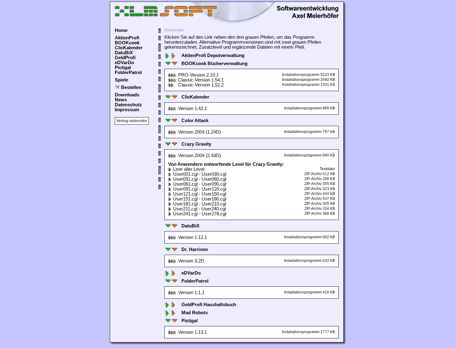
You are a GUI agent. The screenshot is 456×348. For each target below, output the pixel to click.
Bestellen (131, 87)
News (121, 99)
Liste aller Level (188, 169)
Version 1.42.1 (192, 108)
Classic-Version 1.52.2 (201, 84)
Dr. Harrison (194, 249)
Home (121, 30)
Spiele (121, 79)
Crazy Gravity (196, 144)
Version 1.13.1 (192, 332)
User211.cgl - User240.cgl (199, 208)
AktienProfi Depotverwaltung (212, 55)
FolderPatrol (128, 72)
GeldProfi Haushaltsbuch (208, 304)
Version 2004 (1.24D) (199, 132)
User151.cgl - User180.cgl (199, 198)
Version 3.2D (191, 260)
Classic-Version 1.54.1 (201, 79)
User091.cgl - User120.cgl (199, 189)
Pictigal (123, 67)
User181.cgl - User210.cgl (199, 203)
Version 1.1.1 (191, 292)
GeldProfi (125, 57)
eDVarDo (124, 62)
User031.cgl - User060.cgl (199, 179)
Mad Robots (194, 312)
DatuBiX (124, 52)
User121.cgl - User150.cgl (199, 194)
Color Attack (194, 120)
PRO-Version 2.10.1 (198, 75)
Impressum (127, 109)
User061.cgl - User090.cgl (199, 184)
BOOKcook (127, 42)
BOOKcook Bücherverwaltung (214, 63)
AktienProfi (127, 37)
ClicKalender (129, 47)
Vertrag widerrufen (131, 121)
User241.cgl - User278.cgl (199, 213)
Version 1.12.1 (192, 237)
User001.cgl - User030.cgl (199, 174)
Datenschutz (128, 104)
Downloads (127, 94)
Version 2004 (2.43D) (199, 155)
